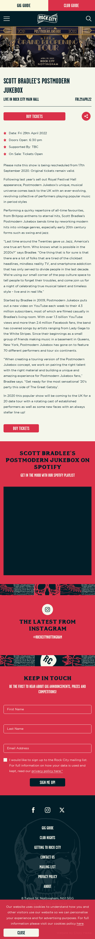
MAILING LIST (47, 866)
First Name (15, 709)
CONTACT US (47, 857)
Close (21, 932)
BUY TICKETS (34, 116)
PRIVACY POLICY (47, 876)
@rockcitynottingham (47, 637)
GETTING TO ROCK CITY (47, 847)
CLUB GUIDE (71, 5)
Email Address (18, 748)
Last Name (15, 728)
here (80, 923)
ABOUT (47, 886)
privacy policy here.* (47, 771)
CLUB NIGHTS (47, 837)
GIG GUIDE (47, 827)
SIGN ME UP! (47, 782)
